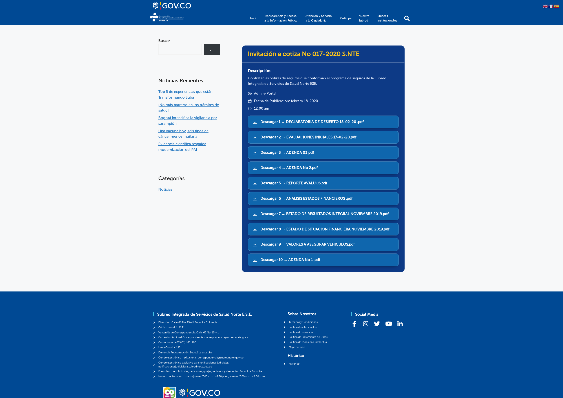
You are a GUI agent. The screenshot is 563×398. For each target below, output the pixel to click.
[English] (545, 6)
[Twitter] (377, 324)
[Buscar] (407, 18)
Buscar (164, 40)
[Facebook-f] (354, 324)
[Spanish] (557, 6)
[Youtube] (388, 324)
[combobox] (180, 49)
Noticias (165, 189)
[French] (551, 6)
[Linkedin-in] (400, 324)
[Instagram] (366, 324)
